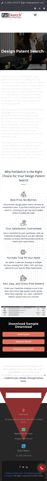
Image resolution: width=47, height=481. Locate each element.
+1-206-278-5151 (23, 455)
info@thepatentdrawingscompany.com (24, 375)
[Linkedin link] (27, 467)
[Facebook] (35, 8)
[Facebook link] (20, 467)
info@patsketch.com (23, 438)
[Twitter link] (23, 467)
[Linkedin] (44, 8)
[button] (35, 15)
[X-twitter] (39, 8)
